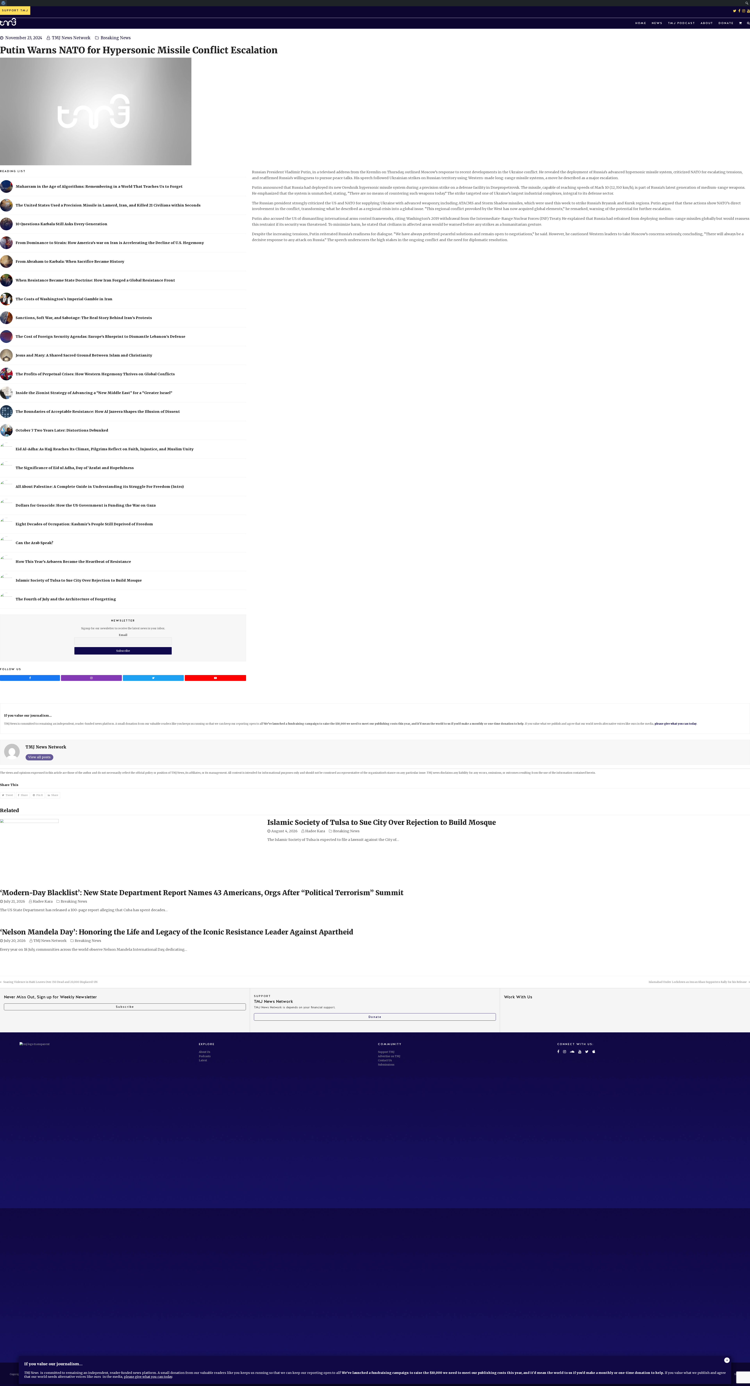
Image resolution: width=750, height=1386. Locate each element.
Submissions (386, 1064)
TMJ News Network (71, 37)
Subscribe (125, 1007)
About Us (204, 1052)
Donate (375, 1017)
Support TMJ (386, 1052)
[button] (740, 23)
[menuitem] (3, 3)
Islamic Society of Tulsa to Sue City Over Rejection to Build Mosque (381, 822)
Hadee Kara (315, 831)
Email (123, 635)
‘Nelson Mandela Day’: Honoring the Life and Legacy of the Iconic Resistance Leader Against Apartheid (176, 932)
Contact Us (385, 1060)
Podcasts (205, 1056)
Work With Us (518, 997)
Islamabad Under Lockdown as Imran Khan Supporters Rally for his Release (698, 982)
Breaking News (116, 37)
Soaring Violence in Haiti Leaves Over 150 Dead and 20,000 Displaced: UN (50, 982)
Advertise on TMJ (389, 1056)
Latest (203, 1060)
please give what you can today (675, 723)
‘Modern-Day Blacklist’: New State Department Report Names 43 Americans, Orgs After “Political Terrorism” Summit (202, 893)
